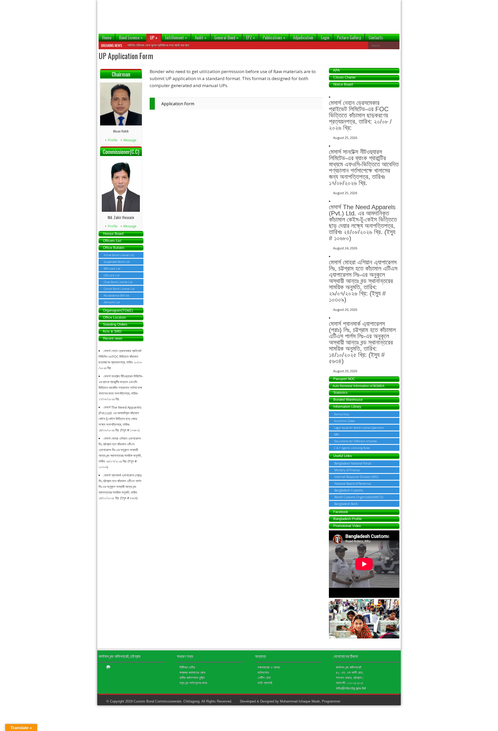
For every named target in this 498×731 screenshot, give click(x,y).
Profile (112, 140)
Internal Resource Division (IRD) (356, 477)
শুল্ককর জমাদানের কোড (192, 672)
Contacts (376, 37)
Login (325, 37)
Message (129, 140)
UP (153, 37)
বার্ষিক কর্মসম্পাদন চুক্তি (192, 678)
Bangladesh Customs (348, 490)
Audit (200, 37)
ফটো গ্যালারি (265, 683)
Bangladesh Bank (346, 504)
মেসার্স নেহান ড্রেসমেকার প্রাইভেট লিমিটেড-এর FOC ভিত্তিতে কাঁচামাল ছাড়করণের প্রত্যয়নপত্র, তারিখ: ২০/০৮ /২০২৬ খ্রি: (360, 115)
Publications (274, 37)
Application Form (177, 104)
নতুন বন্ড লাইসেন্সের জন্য (193, 683)
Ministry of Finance (347, 470)
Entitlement (176, 37)
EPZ (250, 37)
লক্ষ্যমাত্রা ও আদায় (269, 667)
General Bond (226, 37)
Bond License (131, 37)
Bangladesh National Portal (352, 463)
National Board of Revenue (352, 483)
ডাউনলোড (263, 672)
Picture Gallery (349, 37)
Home (106, 37)
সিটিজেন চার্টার (187, 667)
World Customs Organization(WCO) (358, 497)
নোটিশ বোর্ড (264, 678)
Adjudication (303, 37)
